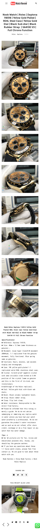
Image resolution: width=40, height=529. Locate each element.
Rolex (14, 34)
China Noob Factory (23, 459)
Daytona (19, 34)
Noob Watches (8, 459)
